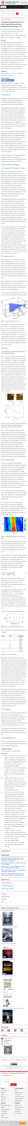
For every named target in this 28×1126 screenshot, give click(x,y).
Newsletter (4, 894)
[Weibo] (22, 1030)
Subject (2, 1092)
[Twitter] (2, 1030)
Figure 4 (5, 545)
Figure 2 (21, 364)
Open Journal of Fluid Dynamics (10, 926)
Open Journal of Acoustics (8, 959)
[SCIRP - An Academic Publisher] (10, 2)
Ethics (16, 1090)
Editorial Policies (18, 1092)
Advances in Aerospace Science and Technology (13, 1008)
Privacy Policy (18, 1113)
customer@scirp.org (8, 1038)
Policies (17, 1103)
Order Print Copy (5, 896)
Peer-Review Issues (19, 1096)
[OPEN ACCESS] (23, 2)
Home (4, 10)
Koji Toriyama (13, 29)
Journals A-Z (4, 1090)
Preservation (18, 1109)
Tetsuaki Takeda (20, 29)
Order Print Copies (5, 1109)
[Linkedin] (15, 1030)
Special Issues (18, 1100)
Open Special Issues (7, 882)
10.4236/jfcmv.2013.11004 (10, 35)
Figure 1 (18, 261)
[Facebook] (9, 1030)
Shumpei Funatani (5, 29)
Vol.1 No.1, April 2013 (6, 19)
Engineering (5, 992)
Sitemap (3, 1096)
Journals (9, 10)
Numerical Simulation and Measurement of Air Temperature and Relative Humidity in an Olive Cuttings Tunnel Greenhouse (12, 859)
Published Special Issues (8, 885)
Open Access (18, 1105)
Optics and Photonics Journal (9, 943)
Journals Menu (6, 851)
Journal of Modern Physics (9, 910)
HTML (21, 35)
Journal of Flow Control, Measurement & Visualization (13, 17)
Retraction (17, 1111)
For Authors (17, 1094)
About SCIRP (19, 1088)
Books (2, 1094)
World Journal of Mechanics (9, 975)
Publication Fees (19, 1098)
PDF (17, 35)
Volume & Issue (4, 1117)
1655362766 (6, 1043)
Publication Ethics (19, 1107)
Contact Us (4, 899)
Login (3, 7)
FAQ (2, 902)
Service (3, 1103)
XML (24, 35)
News (2, 1100)
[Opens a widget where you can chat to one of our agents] (23, 1123)
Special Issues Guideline (8, 888)
